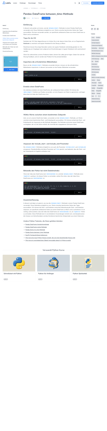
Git (92, 61)
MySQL (93, 88)
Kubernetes (94, 64)
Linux (93, 37)
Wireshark (94, 82)
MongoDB (98, 90)
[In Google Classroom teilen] (98, 29)
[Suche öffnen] (75, 3)
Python (42, 8)
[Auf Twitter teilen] (92, 29)
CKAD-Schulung (95, 69)
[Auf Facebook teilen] (95, 29)
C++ (99, 96)
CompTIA (94, 85)
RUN (79, 79)
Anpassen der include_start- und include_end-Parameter (10, 43)
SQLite (93, 93)
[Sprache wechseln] (79, 3)
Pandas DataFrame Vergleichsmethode (37, 224)
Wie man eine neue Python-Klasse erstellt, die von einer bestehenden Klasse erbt (50, 238)
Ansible (93, 74)
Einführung (5, 28)
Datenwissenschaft (96, 101)
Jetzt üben (46, 18)
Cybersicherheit (95, 40)
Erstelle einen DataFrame (9, 35)
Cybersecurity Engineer (97, 45)
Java (93, 96)
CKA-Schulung (95, 66)
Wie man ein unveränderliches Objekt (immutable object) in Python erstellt (48, 240)
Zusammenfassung (8, 51)
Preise (40, 3)
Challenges (23, 3)
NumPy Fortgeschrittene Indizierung (36, 235)
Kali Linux (101, 48)
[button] (79, 3)
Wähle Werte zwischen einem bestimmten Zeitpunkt (10, 39)
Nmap (98, 80)
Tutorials (34, 8)
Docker (96, 61)
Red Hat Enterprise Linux (97, 50)
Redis (93, 90)
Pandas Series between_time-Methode (37, 232)
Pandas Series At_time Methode (35, 230)
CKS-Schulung (95, 72)
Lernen (15, 3)
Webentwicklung (95, 98)
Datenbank (100, 85)
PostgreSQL (99, 88)
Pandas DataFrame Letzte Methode (36, 227)
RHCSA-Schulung (96, 53)
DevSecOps (94, 48)
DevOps (98, 37)
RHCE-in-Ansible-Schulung (98, 77)
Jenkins (93, 80)
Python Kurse (58, 250)
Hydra (99, 82)
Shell (102, 58)
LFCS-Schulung (95, 58)
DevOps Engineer (96, 42)
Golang (98, 93)
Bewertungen (32, 3)
